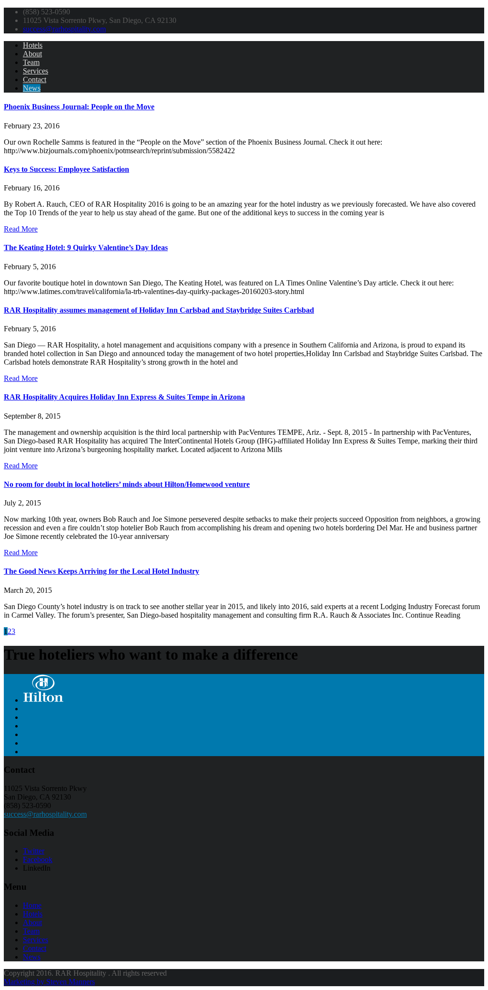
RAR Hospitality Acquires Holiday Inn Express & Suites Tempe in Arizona (124, 397)
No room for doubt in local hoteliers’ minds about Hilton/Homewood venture (127, 484)
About (32, 54)
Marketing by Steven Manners (49, 982)
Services (35, 71)
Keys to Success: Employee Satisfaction (66, 169)
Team (31, 62)
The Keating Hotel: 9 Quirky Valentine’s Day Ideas (86, 247)
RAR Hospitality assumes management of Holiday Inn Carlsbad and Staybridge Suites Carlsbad (159, 310)
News (32, 88)
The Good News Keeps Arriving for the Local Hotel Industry (101, 571)
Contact (34, 79)
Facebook (37, 859)
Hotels (32, 45)
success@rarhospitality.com (64, 29)
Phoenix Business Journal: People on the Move (79, 107)
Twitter (33, 851)
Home (32, 905)
